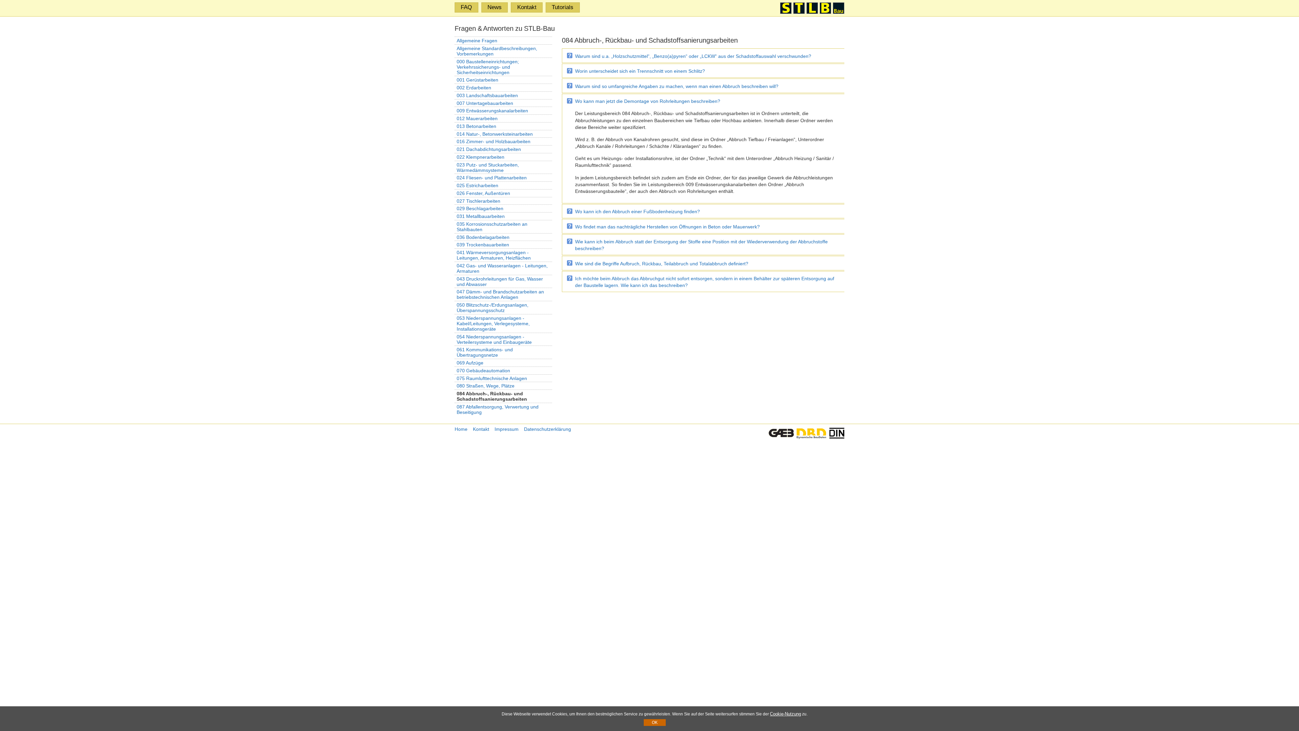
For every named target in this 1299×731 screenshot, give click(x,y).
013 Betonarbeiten (476, 126)
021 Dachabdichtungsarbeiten (489, 149)
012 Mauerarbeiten (477, 118)
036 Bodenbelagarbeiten (483, 237)
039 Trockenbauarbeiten (483, 244)
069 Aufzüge (470, 363)
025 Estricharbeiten (477, 185)
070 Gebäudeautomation (483, 370)
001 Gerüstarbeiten (477, 80)
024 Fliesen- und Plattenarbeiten (492, 177)
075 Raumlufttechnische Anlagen (492, 378)
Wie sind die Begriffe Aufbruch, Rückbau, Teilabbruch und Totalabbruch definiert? (661, 263)
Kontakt (527, 7)
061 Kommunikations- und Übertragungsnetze (485, 352)
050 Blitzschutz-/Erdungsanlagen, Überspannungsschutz (492, 307)
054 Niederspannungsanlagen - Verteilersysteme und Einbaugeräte (494, 339)
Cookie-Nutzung (785, 713)
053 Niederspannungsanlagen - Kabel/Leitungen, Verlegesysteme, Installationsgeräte (493, 323)
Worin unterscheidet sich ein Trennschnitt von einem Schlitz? (640, 71)
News (494, 7)
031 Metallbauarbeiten (481, 216)
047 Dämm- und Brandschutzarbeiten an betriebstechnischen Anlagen (500, 294)
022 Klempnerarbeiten (480, 157)
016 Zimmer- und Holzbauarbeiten (493, 141)
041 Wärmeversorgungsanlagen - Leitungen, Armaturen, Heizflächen (494, 255)
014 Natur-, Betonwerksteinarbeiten (495, 134)
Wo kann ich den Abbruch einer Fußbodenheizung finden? (637, 211)
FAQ (466, 7)
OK (655, 722)
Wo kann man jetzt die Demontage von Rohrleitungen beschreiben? (647, 101)
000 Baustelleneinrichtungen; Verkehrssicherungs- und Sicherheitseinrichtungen (488, 67)
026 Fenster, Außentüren (483, 193)
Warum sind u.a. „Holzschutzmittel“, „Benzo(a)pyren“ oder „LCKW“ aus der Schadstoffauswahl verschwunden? (693, 56)
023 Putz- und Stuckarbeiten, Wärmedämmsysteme (488, 167)
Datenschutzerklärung (547, 429)
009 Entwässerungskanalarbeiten (492, 110)
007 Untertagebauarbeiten (485, 103)
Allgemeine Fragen (477, 40)
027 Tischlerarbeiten (478, 201)
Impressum (507, 429)
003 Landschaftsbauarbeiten (487, 95)
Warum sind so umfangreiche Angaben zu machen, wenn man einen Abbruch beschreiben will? (676, 86)
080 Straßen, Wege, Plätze (486, 386)
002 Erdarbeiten (474, 87)
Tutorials (562, 7)
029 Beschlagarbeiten (480, 208)
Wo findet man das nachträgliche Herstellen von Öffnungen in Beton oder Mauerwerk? (667, 226)
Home (461, 429)
